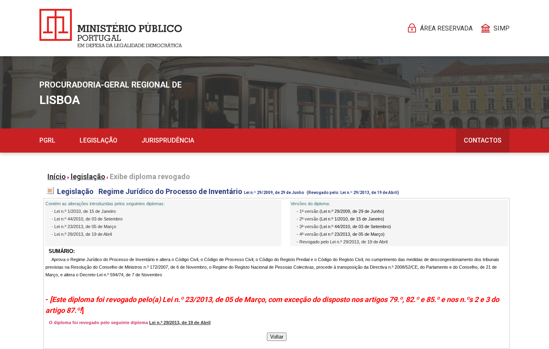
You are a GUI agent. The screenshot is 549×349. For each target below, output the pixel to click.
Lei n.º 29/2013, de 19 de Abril (83, 234)
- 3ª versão (308, 226)
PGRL (47, 140)
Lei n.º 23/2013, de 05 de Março (85, 226)
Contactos (483, 140)
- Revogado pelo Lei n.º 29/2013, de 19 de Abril (342, 241)
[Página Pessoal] (110, 28)
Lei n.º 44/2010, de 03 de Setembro (88, 218)
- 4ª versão (308, 234)
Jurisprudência (167, 140)
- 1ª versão (308, 211)
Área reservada (446, 28)
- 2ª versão (308, 218)
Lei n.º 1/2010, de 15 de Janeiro (85, 211)
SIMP (502, 28)
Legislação (98, 140)
